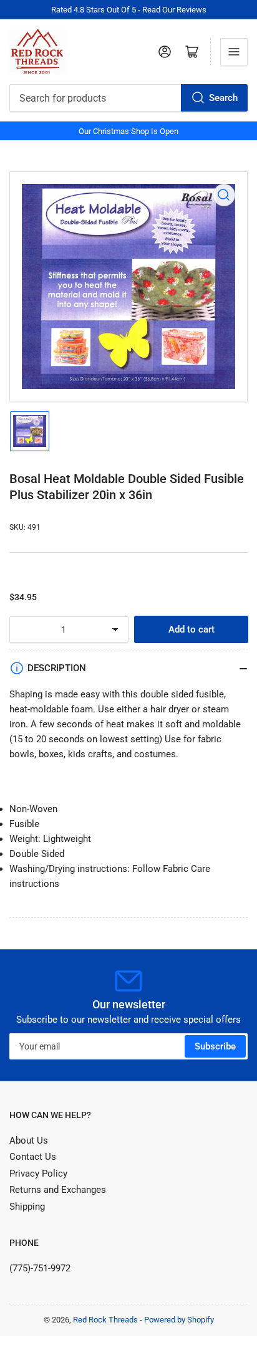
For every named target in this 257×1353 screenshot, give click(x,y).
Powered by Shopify (179, 1319)
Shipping (27, 1206)
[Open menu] (234, 51)
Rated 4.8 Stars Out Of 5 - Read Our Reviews (128, 9)
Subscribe (215, 1046)
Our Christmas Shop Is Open (128, 131)
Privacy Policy (38, 1173)
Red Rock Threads (105, 1319)
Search (223, 97)
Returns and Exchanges (57, 1189)
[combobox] (128, 98)
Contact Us (32, 1156)
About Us (28, 1140)
